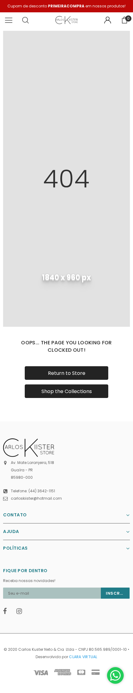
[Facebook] (7, 611)
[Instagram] (21, 611)
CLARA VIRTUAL (83, 656)
